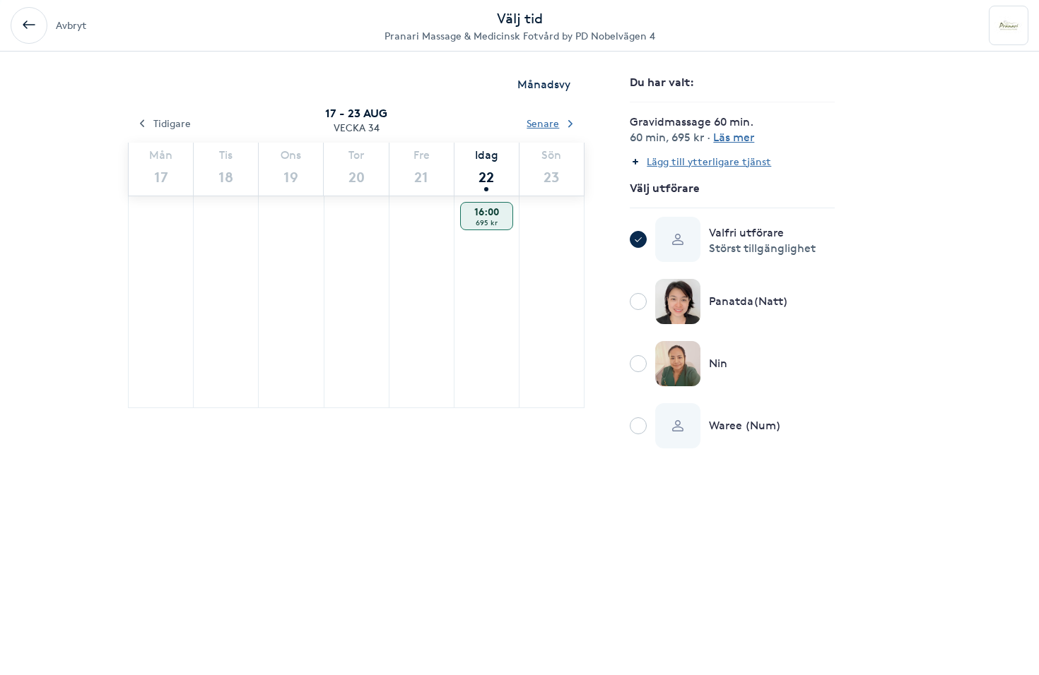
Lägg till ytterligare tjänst (709, 161)
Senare (543, 123)
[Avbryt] (29, 25)
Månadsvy (543, 84)
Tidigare (172, 123)
